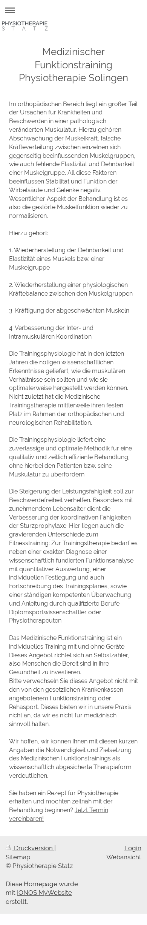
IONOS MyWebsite (44, 892)
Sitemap (18, 857)
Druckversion (33, 848)
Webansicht (123, 857)
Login (132, 848)
